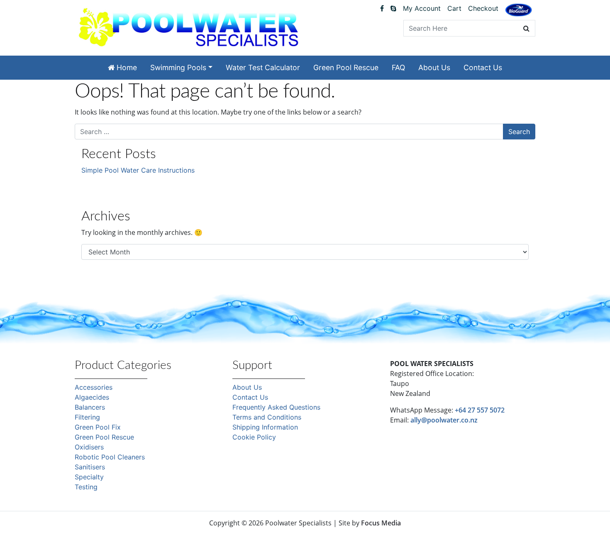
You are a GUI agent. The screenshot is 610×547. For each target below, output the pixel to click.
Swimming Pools (178, 67)
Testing (86, 487)
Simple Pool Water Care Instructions (138, 170)
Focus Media (381, 522)
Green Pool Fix (98, 427)
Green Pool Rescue (345, 67)
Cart (454, 8)
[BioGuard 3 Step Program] (518, 10)
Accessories (93, 387)
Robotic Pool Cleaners (110, 457)
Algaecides (92, 397)
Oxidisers (89, 447)
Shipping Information (265, 427)
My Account (422, 8)
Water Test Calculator (263, 67)
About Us (434, 67)
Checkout (483, 8)
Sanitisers (90, 467)
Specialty (89, 477)
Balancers (90, 407)
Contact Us (483, 67)
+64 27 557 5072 (480, 410)
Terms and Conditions (266, 417)
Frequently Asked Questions (276, 407)
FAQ (398, 67)
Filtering (87, 417)
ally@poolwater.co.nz (444, 420)
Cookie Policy (254, 437)
